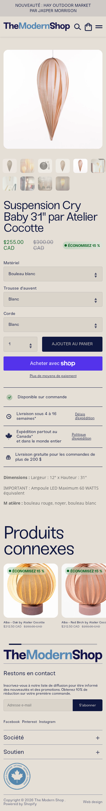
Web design (92, 802)
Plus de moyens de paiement (53, 376)
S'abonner (87, 705)
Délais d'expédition (85, 416)
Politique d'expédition (81, 436)
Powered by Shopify (20, 804)
